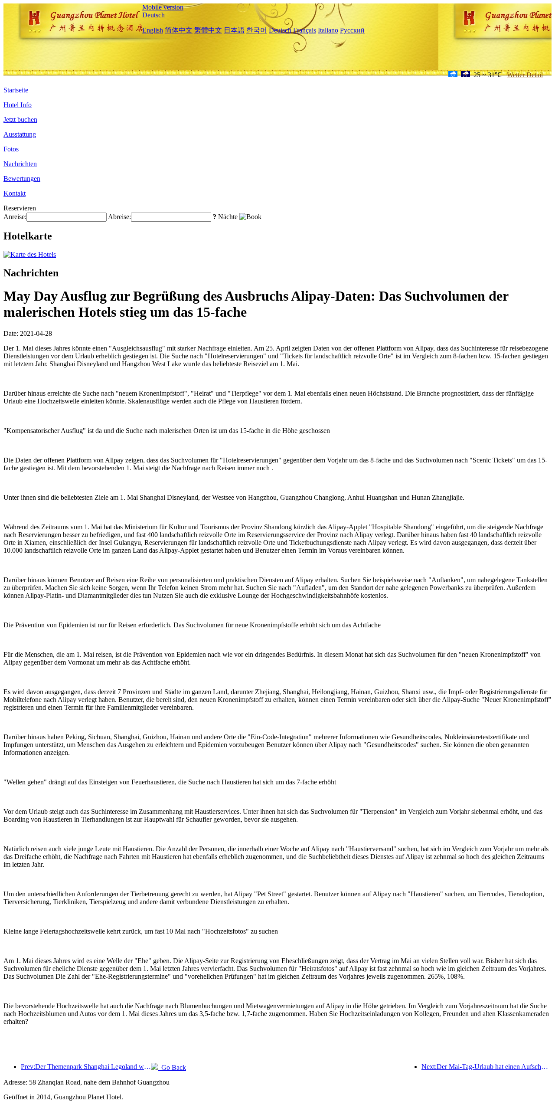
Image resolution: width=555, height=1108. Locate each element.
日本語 (234, 30)
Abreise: (119, 216)
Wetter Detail (525, 75)
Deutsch (153, 15)
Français (304, 30)
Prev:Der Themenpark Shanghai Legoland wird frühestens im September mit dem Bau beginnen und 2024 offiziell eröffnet (86, 1066)
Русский (352, 30)
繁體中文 (208, 30)
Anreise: (14, 216)
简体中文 (179, 30)
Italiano (328, 30)
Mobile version (162, 7)
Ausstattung (19, 134)
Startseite (15, 90)
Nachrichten (20, 163)
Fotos (11, 149)
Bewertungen (21, 178)
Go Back (172, 1067)
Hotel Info (17, 104)
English (152, 30)
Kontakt (14, 193)
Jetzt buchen (20, 119)
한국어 (256, 30)
